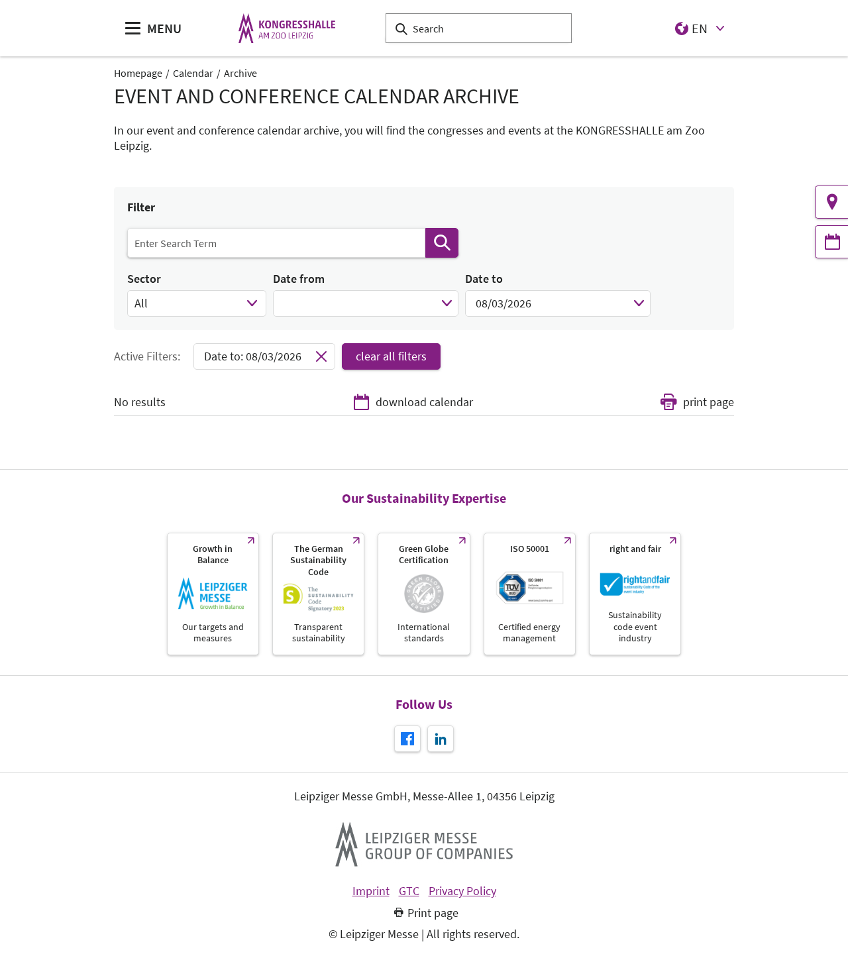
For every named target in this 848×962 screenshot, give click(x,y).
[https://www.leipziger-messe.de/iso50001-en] (529, 594)
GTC (409, 891)
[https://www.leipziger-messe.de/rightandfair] (635, 594)
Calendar (193, 73)
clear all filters (391, 356)
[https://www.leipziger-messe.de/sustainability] (213, 594)
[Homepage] (287, 28)
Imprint (371, 891)
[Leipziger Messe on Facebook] (407, 738)
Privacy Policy (462, 891)
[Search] (441, 243)
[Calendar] (831, 241)
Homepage (138, 73)
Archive (240, 73)
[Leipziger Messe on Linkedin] (440, 738)
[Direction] (831, 202)
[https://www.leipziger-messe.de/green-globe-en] (423, 594)
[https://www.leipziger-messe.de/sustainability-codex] (318, 594)
